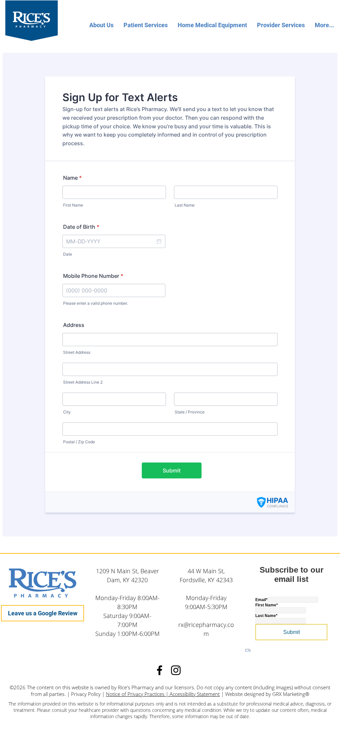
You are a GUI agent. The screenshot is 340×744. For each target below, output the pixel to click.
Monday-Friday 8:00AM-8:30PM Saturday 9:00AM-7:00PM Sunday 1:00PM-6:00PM (127, 616)
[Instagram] (175, 670)
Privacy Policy (86, 694)
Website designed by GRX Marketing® (267, 694)
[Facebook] (159, 670)
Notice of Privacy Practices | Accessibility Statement (163, 694)
